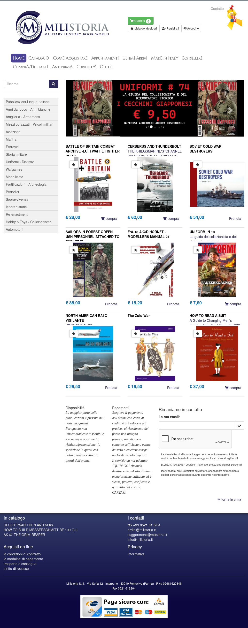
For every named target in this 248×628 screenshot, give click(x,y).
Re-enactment (17, 214)
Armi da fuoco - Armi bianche (28, 109)
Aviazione (13, 131)
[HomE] (62, 27)
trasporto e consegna (20, 563)
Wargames (14, 169)
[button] (79, 108)
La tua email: (169, 416)
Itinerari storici (16, 206)
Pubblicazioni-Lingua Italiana (28, 101)
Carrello (141, 20)
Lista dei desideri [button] (145, 28)
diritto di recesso (16, 568)
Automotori (14, 229)
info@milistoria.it (140, 539)
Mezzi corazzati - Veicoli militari (29, 124)
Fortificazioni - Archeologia (26, 184)
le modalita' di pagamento (23, 558)
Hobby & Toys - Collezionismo (29, 221)
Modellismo (14, 176)
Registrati (172, 28)
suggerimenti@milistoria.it (147, 534)
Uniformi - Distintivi (20, 161)
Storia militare (16, 154)
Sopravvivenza (17, 199)
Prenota (235, 218)
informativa (136, 553)
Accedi (191, 28)
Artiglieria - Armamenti (23, 116)
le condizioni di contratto (22, 553)
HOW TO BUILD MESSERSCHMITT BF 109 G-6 (41, 529)
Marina (11, 139)
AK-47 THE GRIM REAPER (24, 534)
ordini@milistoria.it (142, 529)
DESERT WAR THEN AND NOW (28, 524)
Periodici (12, 191)
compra (111, 218)
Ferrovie (12, 146)
